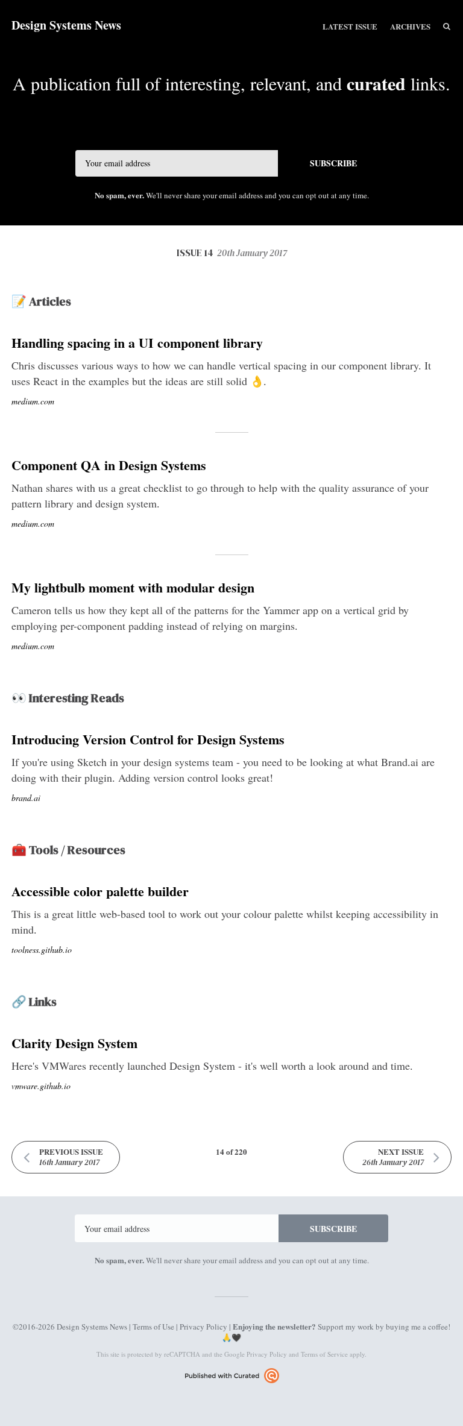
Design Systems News (66, 25)
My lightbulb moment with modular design (132, 587)
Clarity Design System (74, 1043)
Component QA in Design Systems (108, 465)
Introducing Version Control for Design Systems (148, 739)
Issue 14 (232, 252)
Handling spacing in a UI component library (137, 343)
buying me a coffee (417, 1326)
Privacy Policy (203, 1326)
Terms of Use (153, 1326)
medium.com (32, 401)
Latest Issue (350, 26)
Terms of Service (324, 1353)
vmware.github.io (41, 1085)
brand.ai (25, 797)
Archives (410, 26)
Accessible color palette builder (100, 891)
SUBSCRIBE (333, 163)
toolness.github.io (41, 949)
